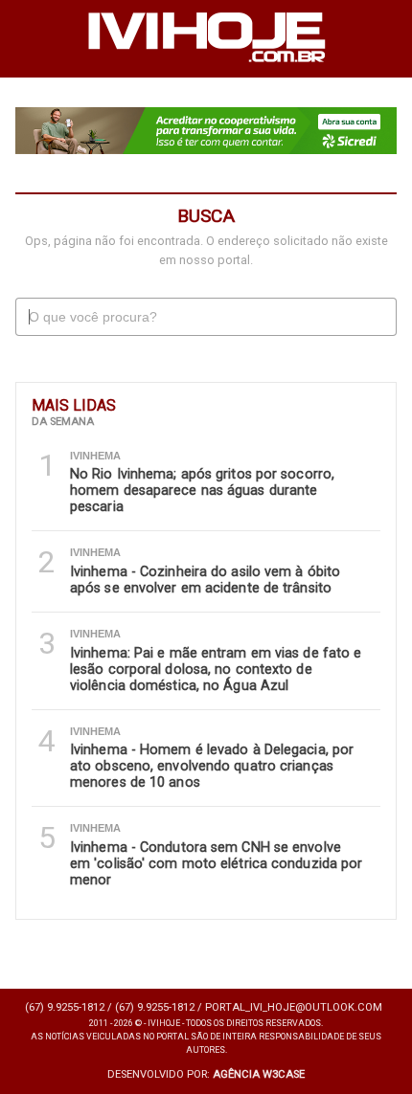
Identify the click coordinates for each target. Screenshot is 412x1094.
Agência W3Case (259, 1074)
